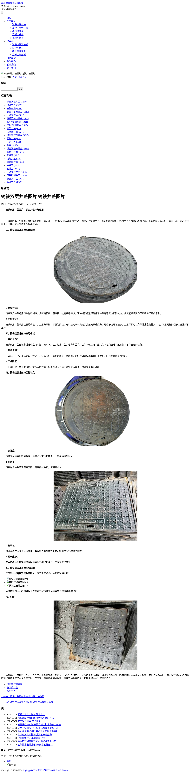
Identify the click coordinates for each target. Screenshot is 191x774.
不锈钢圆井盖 (17, 175)
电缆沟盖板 (17, 38)
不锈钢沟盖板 (19, 51)
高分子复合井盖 (20, 28)
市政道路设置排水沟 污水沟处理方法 (36, 718)
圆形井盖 (14, 138)
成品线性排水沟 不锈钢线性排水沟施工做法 (39, 724)
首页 (9, 18)
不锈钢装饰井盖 (18, 118)
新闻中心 (11, 61)
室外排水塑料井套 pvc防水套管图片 (35, 744)
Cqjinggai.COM (30, 770)
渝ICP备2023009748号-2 (49, 770)
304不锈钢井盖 (17, 122)
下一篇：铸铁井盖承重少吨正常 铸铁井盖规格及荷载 (27, 702)
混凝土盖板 (17, 34)
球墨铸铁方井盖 (18, 148)
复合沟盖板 (17, 48)
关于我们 (11, 68)
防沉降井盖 (15, 132)
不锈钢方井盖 (17, 172)
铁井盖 (13, 155)
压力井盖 (14, 142)
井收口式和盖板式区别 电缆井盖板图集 (37, 741)
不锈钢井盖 (17, 31)
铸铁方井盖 (15, 152)
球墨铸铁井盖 (19, 24)
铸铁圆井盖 (15, 162)
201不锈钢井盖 (17, 125)
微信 (9, 761)
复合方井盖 (15, 179)
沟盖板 (10, 41)
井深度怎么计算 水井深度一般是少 (35, 734)
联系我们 (11, 64)
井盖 (12, 145)
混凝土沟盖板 (19, 54)
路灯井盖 (14, 158)
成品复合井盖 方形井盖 (29, 721)
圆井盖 (13, 168)
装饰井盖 (14, 182)
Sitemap (65, 770)
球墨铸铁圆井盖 (18, 135)
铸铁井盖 (14, 105)
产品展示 (11, 21)
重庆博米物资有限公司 (12, 3)
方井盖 (13, 165)
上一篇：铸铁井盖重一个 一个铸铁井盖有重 (22, 696)
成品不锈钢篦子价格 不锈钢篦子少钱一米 (38, 728)
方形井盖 (14, 108)
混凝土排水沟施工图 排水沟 (31, 714)
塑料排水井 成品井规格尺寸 (31, 738)
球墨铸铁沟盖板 (20, 44)
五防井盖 (14, 128)
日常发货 (11, 58)
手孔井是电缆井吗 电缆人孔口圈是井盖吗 (38, 731)
